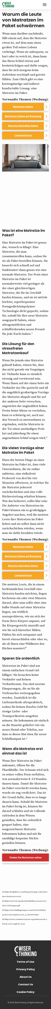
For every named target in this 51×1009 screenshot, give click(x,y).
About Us (26, 977)
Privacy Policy (25, 969)
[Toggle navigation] (44, 4)
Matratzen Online (23, 106)
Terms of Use (25, 961)
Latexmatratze (23, 135)
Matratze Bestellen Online (23, 125)
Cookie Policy (25, 992)
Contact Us (25, 984)
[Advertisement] (25, 197)
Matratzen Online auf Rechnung (23, 116)
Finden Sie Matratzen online (25, 857)
